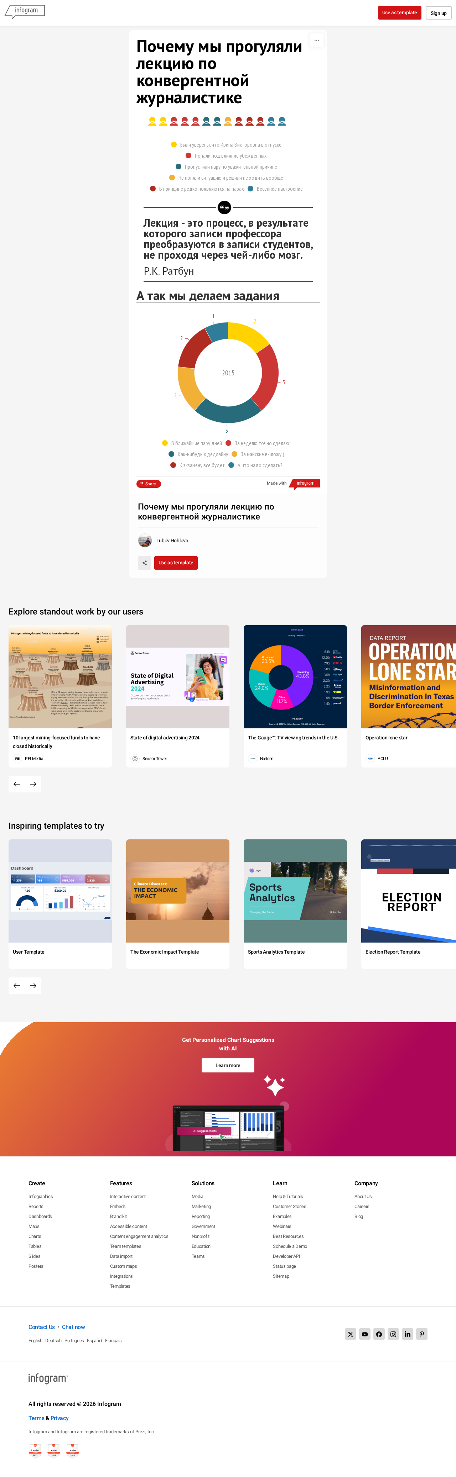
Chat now (73, 1327)
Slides (34, 1256)
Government (203, 1226)
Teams (198, 1256)
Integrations (121, 1276)
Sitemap (281, 1276)
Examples (282, 1216)
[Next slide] (33, 784)
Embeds (118, 1206)
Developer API (286, 1256)
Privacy (60, 1418)
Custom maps (123, 1266)
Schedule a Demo (290, 1246)
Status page (284, 1266)
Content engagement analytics (139, 1236)
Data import (121, 1256)
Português (74, 1340)
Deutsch (53, 1340)
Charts (34, 1236)
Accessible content (128, 1226)
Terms (36, 1418)
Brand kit (118, 1216)
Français (113, 1340)
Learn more (228, 1065)
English (35, 1340)
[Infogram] (24, 13)
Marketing (201, 1206)
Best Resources (288, 1236)
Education (201, 1246)
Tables (34, 1246)
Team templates (125, 1246)
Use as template (400, 12)
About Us (363, 1196)
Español (94, 1340)
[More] (316, 40)
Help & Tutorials (288, 1196)
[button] (228, 144)
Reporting (201, 1216)
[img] (157, 121)
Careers (361, 1206)
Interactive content (128, 1196)
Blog (358, 1216)
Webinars (282, 1226)
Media (198, 1196)
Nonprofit (200, 1236)
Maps (34, 1226)
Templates (120, 1286)
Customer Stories (289, 1206)
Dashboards (40, 1216)
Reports (35, 1206)
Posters (35, 1266)
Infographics (40, 1196)
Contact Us (41, 1327)
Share (150, 483)
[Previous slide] (17, 784)
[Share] (144, 563)
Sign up (439, 13)
